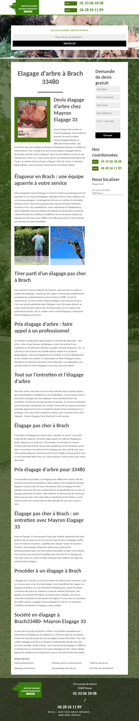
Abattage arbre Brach (24, 668)
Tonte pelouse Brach (24, 663)
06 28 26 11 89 (91, 10)
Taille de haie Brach (99, 663)
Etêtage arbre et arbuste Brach (67, 663)
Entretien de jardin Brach (101, 668)
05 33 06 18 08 (91, 3)
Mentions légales (69, 715)
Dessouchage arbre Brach (64, 668)
